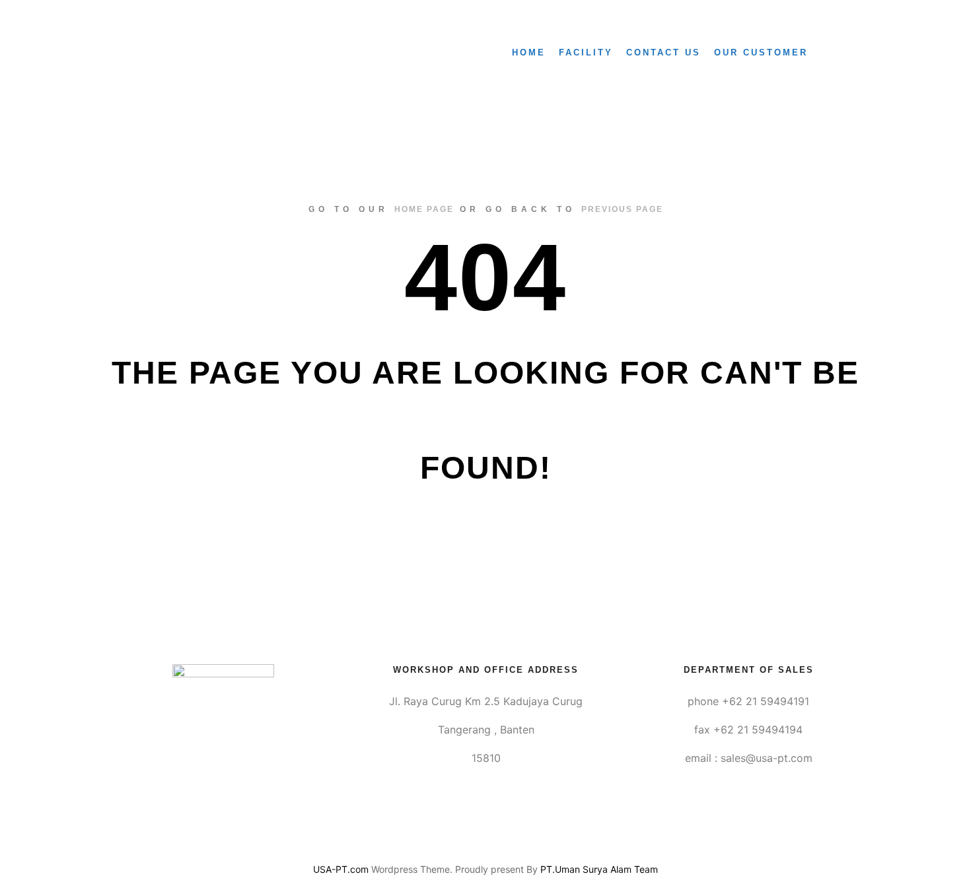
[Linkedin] (485, 835)
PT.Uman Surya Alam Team (599, 869)
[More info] (847, 52)
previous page (622, 209)
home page (424, 209)
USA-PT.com (341, 869)
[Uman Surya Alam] (153, 53)
